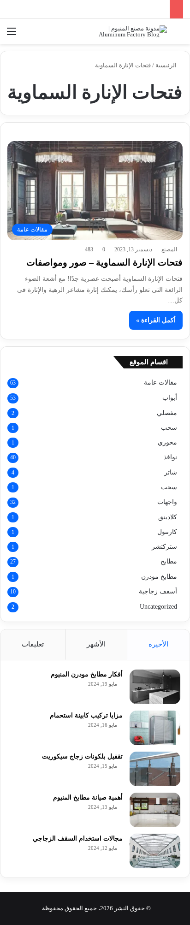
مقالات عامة (160, 382)
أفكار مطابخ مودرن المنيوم (87, 674)
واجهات (167, 501)
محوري (167, 442)
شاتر (170, 472)
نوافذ (170, 457)
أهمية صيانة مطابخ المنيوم (88, 797)
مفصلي (167, 412)
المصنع (169, 249)
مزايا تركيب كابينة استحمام (86, 715)
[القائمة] (11, 34)
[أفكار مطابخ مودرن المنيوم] (155, 687)
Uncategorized (158, 606)
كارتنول (167, 531)
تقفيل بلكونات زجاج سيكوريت (82, 756)
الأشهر (96, 644)
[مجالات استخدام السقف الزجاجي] (155, 851)
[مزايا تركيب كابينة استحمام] (155, 728)
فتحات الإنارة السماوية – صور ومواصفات (104, 262)
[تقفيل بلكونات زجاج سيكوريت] (155, 769)
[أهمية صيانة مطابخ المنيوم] (155, 810)
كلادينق (167, 517)
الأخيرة (158, 644)
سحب (169, 427)
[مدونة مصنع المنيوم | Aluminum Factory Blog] (130, 31)
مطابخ (168, 561)
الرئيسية (166, 65)
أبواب (169, 397)
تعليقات (33, 644)
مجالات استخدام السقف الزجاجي (78, 838)
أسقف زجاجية (158, 591)
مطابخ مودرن (159, 576)
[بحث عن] (178, 34)
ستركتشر (164, 546)
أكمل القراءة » (156, 320)
